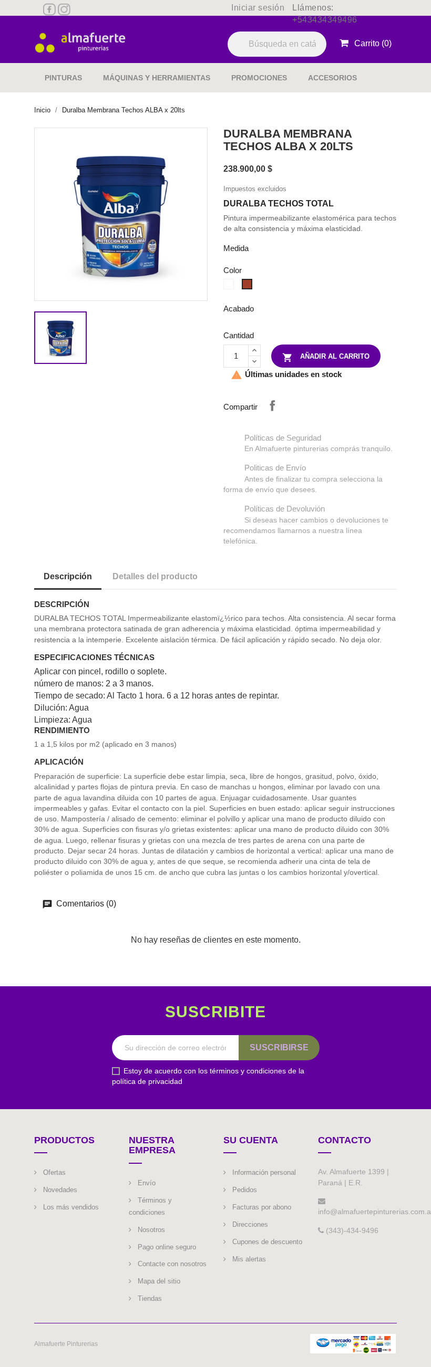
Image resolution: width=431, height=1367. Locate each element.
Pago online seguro (166, 1247)
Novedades (59, 1190)
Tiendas (149, 1298)
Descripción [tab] (68, 576)
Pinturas (63, 78)
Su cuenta (250, 1140)
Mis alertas (248, 1259)
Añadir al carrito (326, 357)
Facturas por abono (260, 1207)
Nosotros (150, 1230)
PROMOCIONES (259, 78)
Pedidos (243, 1190)
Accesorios (332, 78)
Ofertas (53, 1172)
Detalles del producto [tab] (155, 576)
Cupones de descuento (266, 1242)
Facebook (49, 9)
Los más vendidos (70, 1207)
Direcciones (249, 1224)
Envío (146, 1183)
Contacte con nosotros (171, 1264)
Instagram (64, 9)
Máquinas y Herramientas (156, 78)
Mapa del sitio (158, 1281)
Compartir (272, 405)
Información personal (263, 1172)
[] (322, 56)
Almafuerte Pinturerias (66, 1344)
